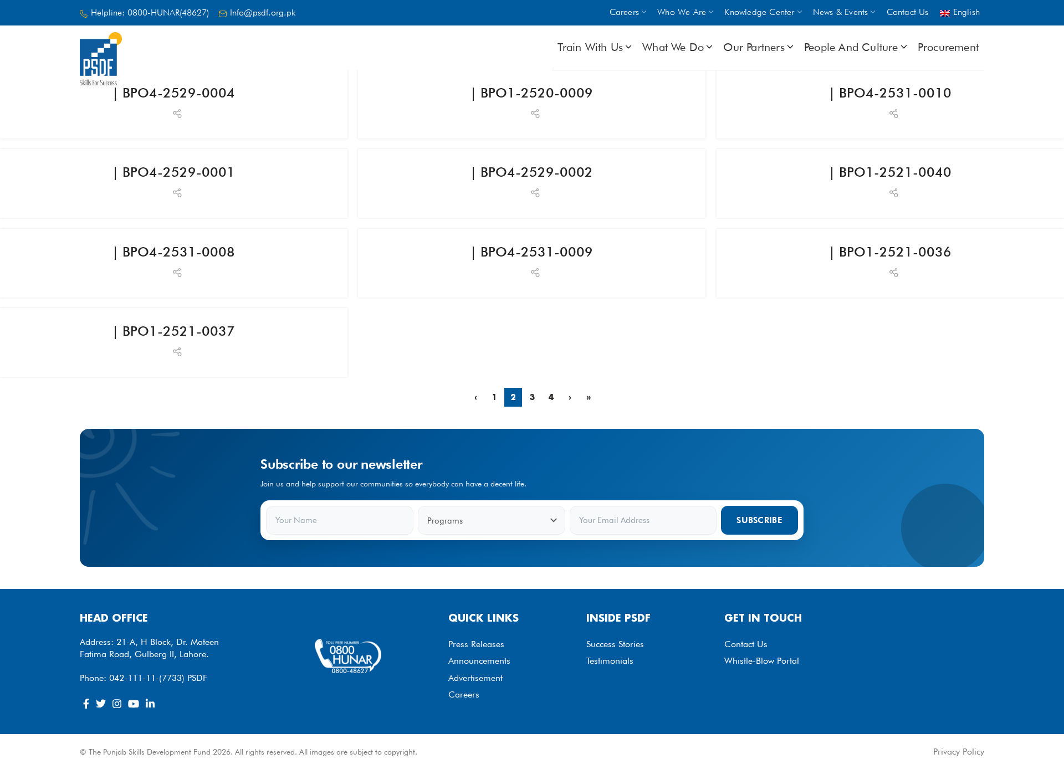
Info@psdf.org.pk (262, 12)
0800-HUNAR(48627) (168, 12)
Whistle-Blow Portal (761, 660)
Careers (463, 694)
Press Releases (476, 644)
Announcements (479, 660)
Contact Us (746, 644)
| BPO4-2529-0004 (173, 93)
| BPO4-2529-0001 (173, 172)
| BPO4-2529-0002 (531, 172)
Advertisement (475, 678)
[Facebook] (86, 703)
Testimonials (609, 660)
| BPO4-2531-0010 (890, 93)
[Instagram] (117, 703)
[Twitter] (101, 703)
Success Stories (615, 644)
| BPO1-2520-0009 (531, 93)
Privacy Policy (958, 751)
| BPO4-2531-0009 (531, 252)
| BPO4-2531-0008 (173, 252)
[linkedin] (150, 703)
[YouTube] (133, 703)
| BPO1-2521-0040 (890, 172)
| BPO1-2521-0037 (173, 331)
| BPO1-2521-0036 (890, 252)
